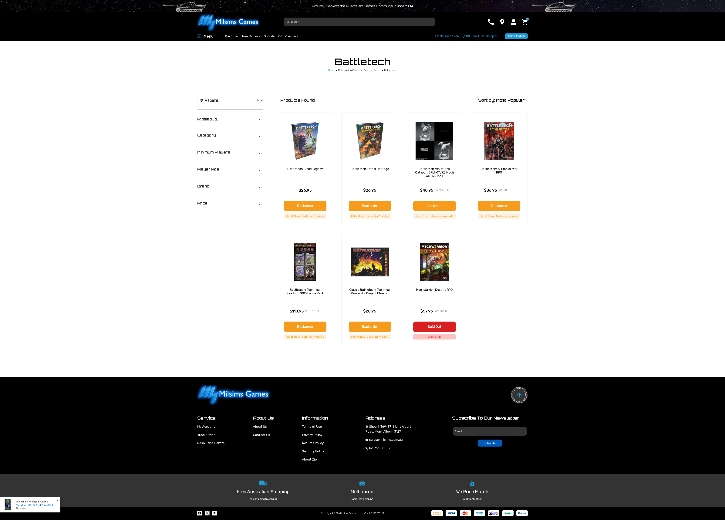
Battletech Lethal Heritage (370, 169)
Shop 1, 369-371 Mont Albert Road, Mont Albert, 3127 (388, 429)
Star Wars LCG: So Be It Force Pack (34, 505)
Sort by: (486, 100)
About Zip (309, 459)
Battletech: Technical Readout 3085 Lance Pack (305, 291)
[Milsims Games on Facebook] (199, 513)
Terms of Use (312, 426)
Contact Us (261, 435)
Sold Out (434, 327)
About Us (260, 426)
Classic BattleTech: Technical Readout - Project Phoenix (369, 291)
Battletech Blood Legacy (305, 169)
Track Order (206, 435)
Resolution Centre (211, 443)
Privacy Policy (312, 435)
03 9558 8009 (379, 448)
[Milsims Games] (232, 22)
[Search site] (288, 22)
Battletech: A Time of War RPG (499, 170)
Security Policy (313, 451)
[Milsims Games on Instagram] (214, 513)
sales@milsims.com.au (385, 439)
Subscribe (490, 443)
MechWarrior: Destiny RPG (434, 290)
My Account (206, 426)
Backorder (305, 206)
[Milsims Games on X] (207, 513)
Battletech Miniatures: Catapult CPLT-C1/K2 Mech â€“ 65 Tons (434, 172)
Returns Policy (313, 443)
